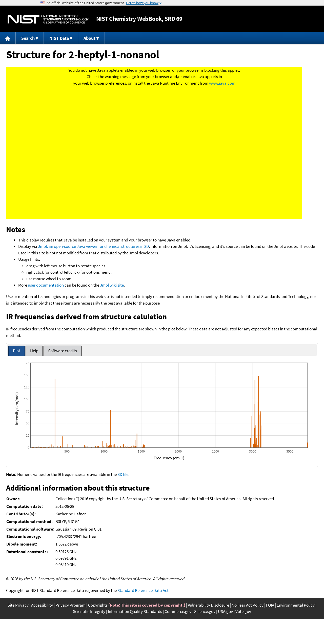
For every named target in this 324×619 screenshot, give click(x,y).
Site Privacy (18, 605)
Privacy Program (70, 605)
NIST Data (59, 38)
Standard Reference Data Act (143, 590)
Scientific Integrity (89, 611)
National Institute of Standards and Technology (48, 19)
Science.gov (204, 611)
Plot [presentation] (16, 350)
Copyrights (98, 605)
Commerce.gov (178, 611)
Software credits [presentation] (62, 350)
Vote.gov (243, 611)
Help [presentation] (34, 350)
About (89, 38)
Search (28, 38)
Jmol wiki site (112, 285)
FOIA (270, 605)
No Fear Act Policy (248, 605)
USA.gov (225, 611)
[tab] (16, 351)
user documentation (46, 285)
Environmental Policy (296, 605)
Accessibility (42, 605)
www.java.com (222, 83)
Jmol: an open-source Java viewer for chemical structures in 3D (93, 246)
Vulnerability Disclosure (208, 605)
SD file (122, 474)
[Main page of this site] (8, 38)
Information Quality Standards (135, 611)
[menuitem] (8, 38)
